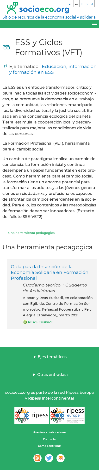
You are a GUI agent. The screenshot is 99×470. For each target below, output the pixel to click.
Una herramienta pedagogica (31, 233)
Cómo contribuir (49, 446)
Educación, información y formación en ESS (53, 69)
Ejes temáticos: (53, 356)
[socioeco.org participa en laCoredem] (60, 458)
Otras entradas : (52, 374)
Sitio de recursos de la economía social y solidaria (49, 17)
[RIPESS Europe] (67, 415)
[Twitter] (49, 458)
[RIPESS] (31, 415)
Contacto (49, 439)
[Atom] (37, 458)
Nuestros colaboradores (49, 432)
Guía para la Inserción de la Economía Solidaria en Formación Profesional (49, 272)
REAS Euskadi (40, 322)
